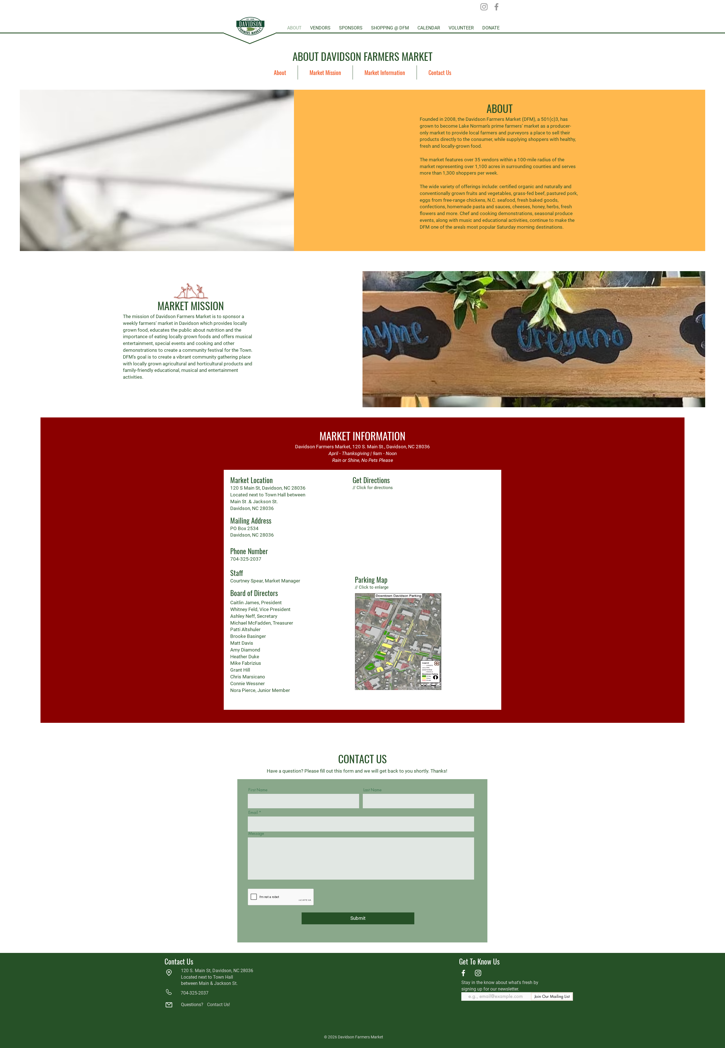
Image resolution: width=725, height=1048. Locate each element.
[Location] (169, 972)
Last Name (372, 790)
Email (253, 813)
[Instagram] (484, 7)
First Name (257, 790)
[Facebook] (496, 7)
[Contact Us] (169, 1005)
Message (256, 833)
